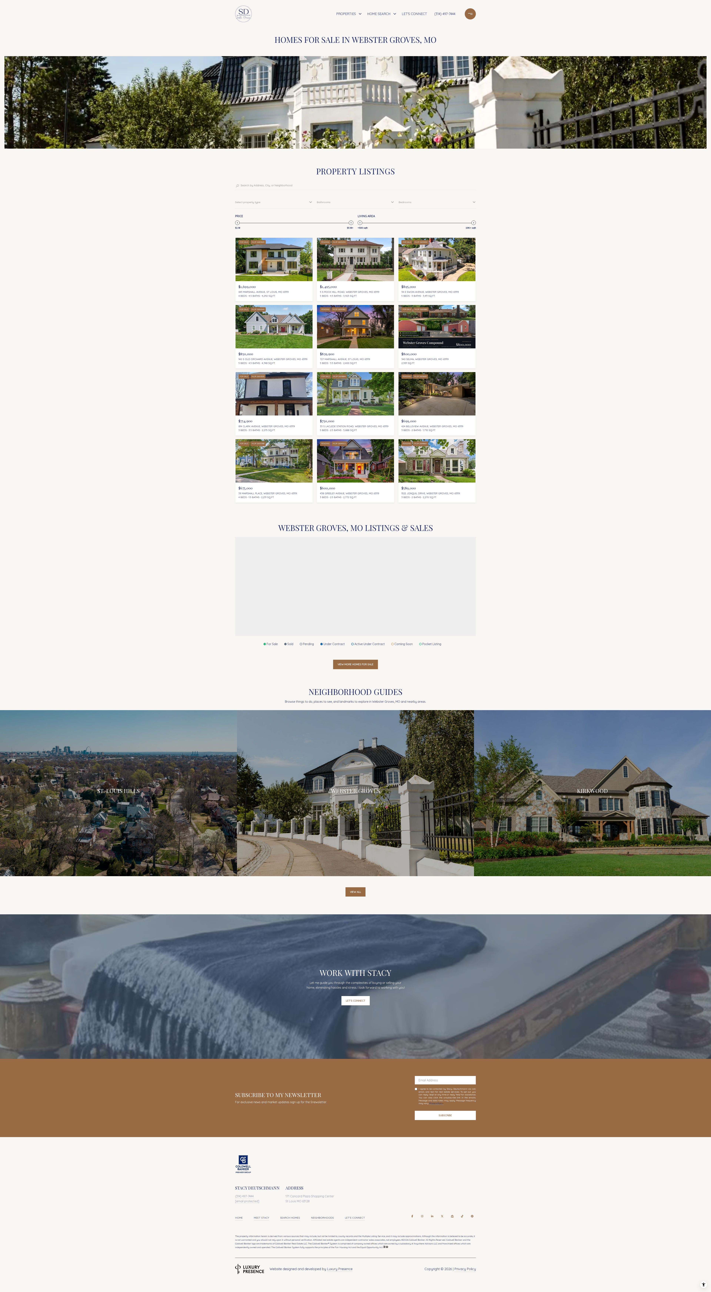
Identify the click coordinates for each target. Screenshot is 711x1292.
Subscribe (445, 1115)
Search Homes (290, 1217)
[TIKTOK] (462, 1216)
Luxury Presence (340, 1269)
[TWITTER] (442, 1216)
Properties (346, 14)
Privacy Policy (436, 1103)
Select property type (247, 202)
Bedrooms (405, 202)
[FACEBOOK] (412, 1216)
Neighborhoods (322, 1217)
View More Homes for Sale (355, 664)
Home (239, 1217)
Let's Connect (355, 1217)
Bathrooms (324, 202)
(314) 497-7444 (444, 14)
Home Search (378, 14)
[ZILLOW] (452, 1216)
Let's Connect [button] (355, 1000)
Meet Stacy (261, 1217)
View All (355, 892)
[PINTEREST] (472, 1216)
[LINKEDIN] (432, 1216)
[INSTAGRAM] (422, 1216)
